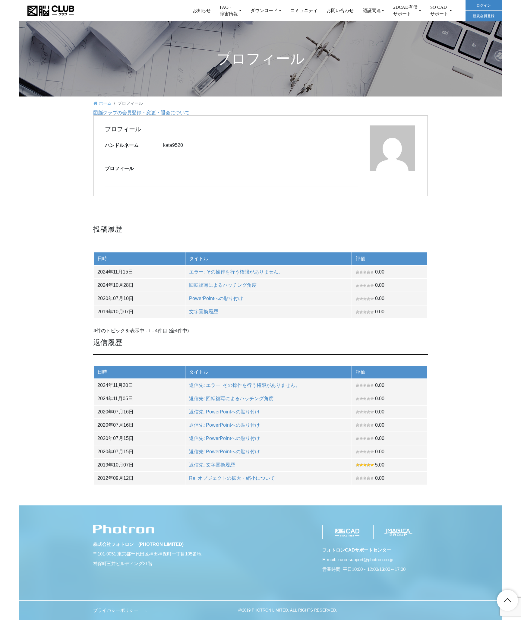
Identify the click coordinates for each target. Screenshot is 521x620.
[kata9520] (393, 147)
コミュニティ (303, 10)
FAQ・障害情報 (229, 11)
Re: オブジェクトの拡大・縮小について (232, 478)
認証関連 (372, 10)
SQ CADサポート (439, 11)
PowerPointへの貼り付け (216, 298)
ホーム (105, 103)
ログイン (483, 5)
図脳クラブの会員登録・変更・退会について (141, 112)
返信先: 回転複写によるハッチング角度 (231, 398)
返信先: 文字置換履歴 (212, 464)
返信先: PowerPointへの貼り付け (224, 411)
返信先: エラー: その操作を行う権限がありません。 (244, 385)
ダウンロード (264, 10)
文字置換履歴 (203, 311)
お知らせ (202, 10)
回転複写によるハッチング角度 (223, 285)
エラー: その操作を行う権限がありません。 (236, 271)
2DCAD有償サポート (405, 11)
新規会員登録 (483, 16)
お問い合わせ (340, 10)
